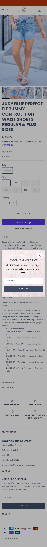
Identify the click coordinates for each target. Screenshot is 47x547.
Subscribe (23, 288)
